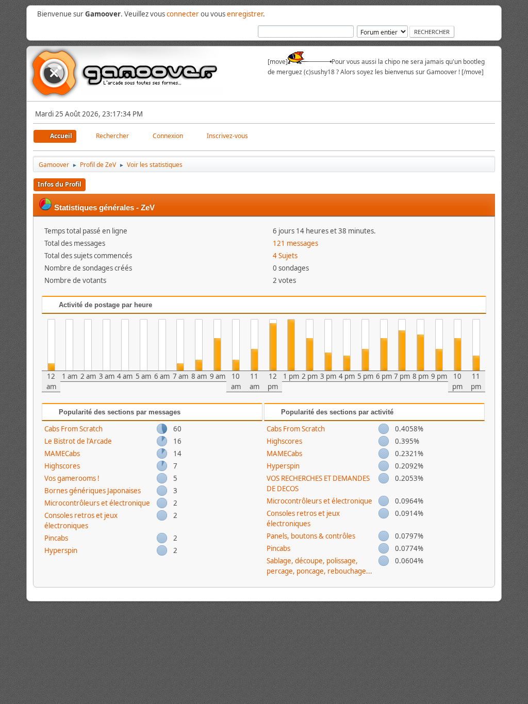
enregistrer (245, 14)
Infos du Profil (59, 184)
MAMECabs (62, 453)
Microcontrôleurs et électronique (97, 503)
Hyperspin (60, 550)
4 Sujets (285, 255)
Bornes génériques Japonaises (92, 490)
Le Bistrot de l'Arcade (78, 441)
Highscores (62, 466)
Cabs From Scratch (73, 428)
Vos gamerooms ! (72, 478)
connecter (183, 14)
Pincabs (56, 538)
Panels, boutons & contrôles (311, 536)
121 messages (295, 243)
